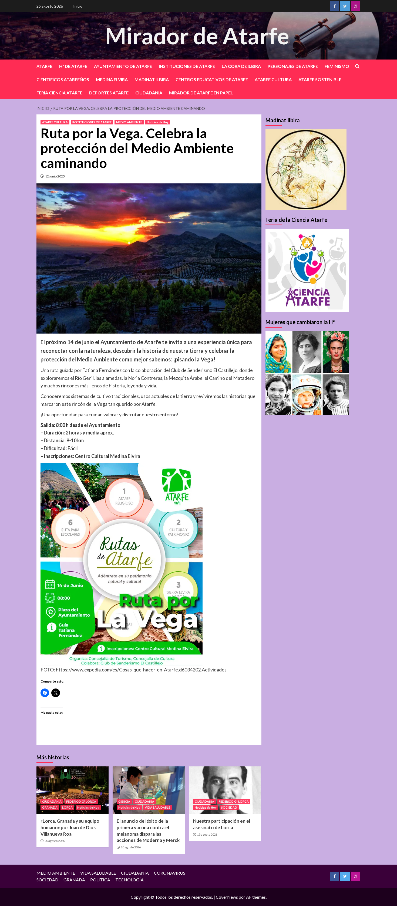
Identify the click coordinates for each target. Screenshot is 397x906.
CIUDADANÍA (148, 92)
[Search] (357, 66)
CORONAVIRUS (169, 872)
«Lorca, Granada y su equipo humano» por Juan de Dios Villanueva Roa (70, 827)
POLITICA (100, 879)
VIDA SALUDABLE (157, 807)
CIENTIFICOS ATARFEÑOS (62, 79)
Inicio (77, 6)
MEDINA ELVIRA (112, 79)
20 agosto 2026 (55, 840)
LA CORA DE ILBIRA (241, 66)
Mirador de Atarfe (197, 35)
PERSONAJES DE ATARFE (293, 66)
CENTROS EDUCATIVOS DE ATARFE (212, 79)
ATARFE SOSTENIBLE (319, 79)
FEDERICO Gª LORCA (81, 801)
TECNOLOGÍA (129, 879)
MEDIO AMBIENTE (129, 122)
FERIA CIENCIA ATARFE (59, 92)
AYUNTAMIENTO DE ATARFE (123, 66)
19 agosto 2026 (207, 834)
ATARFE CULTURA (273, 79)
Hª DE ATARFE (73, 66)
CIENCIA (124, 801)
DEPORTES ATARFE (109, 92)
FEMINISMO (337, 66)
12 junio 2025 (55, 176)
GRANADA (50, 807)
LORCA (67, 807)
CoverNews (227, 897)
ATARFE (44, 66)
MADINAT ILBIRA (151, 79)
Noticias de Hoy (158, 122)
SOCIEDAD (229, 807)
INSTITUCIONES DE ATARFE (187, 66)
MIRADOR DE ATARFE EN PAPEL (201, 92)
